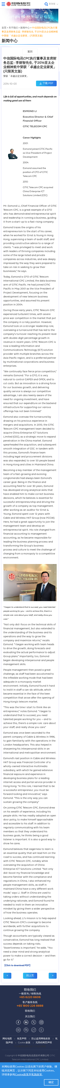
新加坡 (52, 4)
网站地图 (7, 1038)
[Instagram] (41, 1022)
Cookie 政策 (24, 1042)
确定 (51, 1082)
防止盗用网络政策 (41, 1038)
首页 (4, 28)
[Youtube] (18, 1029)
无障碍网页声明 (44, 1042)
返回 (30, 52)
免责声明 (21, 1038)
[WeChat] (26, 1029)
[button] (5, 4)
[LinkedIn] (26, 1022)
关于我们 (13, 28)
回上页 (30, 975)
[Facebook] (18, 1022)
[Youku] (41, 1029)
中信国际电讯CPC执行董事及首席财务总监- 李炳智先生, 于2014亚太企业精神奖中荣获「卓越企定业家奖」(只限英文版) (30, 32)
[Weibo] (33, 1029)
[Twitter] (33, 1022)
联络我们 (30, 989)
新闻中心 (25, 28)
